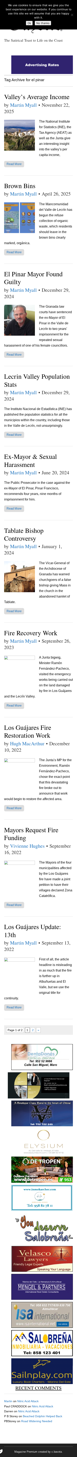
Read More (14, 164)
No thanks (42, 23)
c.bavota (57, 1451)
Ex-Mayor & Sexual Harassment (30, 460)
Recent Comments (38, 1388)
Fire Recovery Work (30, 632)
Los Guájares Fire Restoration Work (27, 731)
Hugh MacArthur (27, 743)
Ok (29, 23)
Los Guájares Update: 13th (32, 930)
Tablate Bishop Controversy (24, 534)
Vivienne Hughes (27, 846)
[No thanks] (72, 15)
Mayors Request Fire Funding (31, 833)
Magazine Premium (25, 1451)
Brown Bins (19, 185)
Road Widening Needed (36, 1421)
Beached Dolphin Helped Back (42, 1416)
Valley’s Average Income (36, 96)
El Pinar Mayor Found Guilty (33, 277)
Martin (8, 1401)
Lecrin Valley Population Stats (37, 380)
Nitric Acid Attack (28, 1401)
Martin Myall (23, 105)
